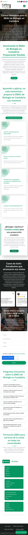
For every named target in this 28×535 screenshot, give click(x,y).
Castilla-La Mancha (10, 483)
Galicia (7, 498)
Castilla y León (9, 484)
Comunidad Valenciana (11, 494)
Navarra (7, 505)
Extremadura (9, 496)
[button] (24, 6)
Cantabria (8, 481)
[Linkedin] (26, 1)
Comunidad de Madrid (11, 492)
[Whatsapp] (18, 1)
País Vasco (8, 507)
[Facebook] (23, 1)
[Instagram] (19, 1)
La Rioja (7, 504)
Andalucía (8, 467)
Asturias (7, 471)
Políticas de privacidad (19, 353)
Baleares (8, 473)
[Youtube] (25, 1)
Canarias (8, 475)
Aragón (7, 469)
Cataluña (8, 486)
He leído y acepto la (14, 353)
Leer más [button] (5, 304)
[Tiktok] (21, 1)
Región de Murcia (10, 509)
